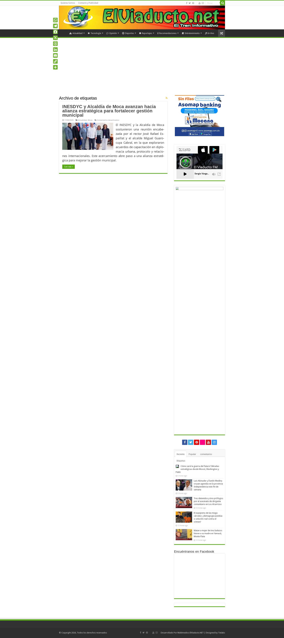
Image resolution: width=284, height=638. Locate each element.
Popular (192, 454)
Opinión (113, 33)
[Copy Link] (55, 61)
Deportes (129, 33)
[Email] (55, 55)
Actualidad (77, 33)
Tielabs (221, 632)
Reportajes (147, 33)
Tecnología (96, 33)
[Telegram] (55, 26)
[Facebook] (187, 3)
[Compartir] (55, 67)
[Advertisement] (142, 71)
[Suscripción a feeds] (166, 98)
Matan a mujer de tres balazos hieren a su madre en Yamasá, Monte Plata (208, 533)
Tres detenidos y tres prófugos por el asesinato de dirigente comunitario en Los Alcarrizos (208, 501)
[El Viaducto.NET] (142, 17)
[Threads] (55, 44)
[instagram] (202, 3)
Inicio (63, 32)
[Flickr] (196, 3)
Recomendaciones (168, 33)
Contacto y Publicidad (88, 3)
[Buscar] (222, 2)
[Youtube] (199, 3)
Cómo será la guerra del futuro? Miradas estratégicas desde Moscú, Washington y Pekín (197, 469)
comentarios (206, 454)
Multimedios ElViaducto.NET (191, 632)
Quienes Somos (68, 3)
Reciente (181, 454)
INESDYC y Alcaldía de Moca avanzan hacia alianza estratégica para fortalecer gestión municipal (109, 111)
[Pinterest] (193, 3)
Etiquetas (181, 461)
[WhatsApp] (55, 20)
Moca (90, 120)
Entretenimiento (192, 33)
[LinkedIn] (55, 49)
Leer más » (68, 167)
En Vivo (211, 33)
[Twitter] (189, 3)
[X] (55, 38)
